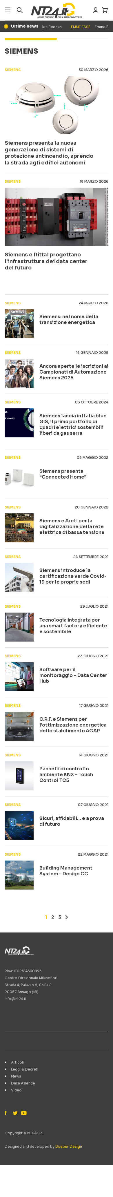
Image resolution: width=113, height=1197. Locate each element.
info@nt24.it (15, 999)
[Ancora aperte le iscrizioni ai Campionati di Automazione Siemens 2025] (19, 373)
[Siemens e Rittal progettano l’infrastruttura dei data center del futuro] (56, 217)
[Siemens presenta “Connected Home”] (19, 478)
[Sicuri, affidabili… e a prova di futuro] (19, 825)
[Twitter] (15, 1113)
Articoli (17, 1062)
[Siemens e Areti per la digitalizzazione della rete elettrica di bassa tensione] (19, 527)
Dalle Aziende (23, 1083)
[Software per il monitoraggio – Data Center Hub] (19, 676)
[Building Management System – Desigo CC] (19, 875)
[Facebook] (7, 1113)
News (16, 1076)
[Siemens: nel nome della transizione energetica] (19, 323)
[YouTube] (23, 1113)
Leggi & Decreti (24, 1069)
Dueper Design (68, 1146)
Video (16, 1090)
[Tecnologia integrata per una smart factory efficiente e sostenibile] (19, 627)
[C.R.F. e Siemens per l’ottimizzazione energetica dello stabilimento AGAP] (19, 726)
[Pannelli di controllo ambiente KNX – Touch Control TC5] (19, 775)
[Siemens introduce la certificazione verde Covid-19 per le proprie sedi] (19, 577)
